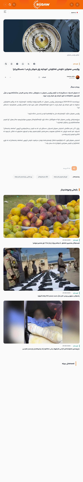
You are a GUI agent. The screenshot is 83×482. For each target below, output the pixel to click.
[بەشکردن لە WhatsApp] (22, 63)
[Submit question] (74, 168)
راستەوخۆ (73, 12)
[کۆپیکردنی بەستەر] (5, 63)
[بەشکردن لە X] (28, 63)
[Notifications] (77, 4)
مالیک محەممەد (71, 76)
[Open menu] (5, 12)
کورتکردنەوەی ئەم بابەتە (60, 177)
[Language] (10, 4)
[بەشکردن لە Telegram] (17, 63)
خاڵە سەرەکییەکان (43, 177)
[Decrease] (10, 77)
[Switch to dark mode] (72, 4)
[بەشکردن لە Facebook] (34, 63)
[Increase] (5, 77)
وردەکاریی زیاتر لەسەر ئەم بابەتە (23, 177)
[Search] (14, 4)
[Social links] (5, 4)
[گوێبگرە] (39, 77)
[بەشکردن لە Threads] (11, 63)
